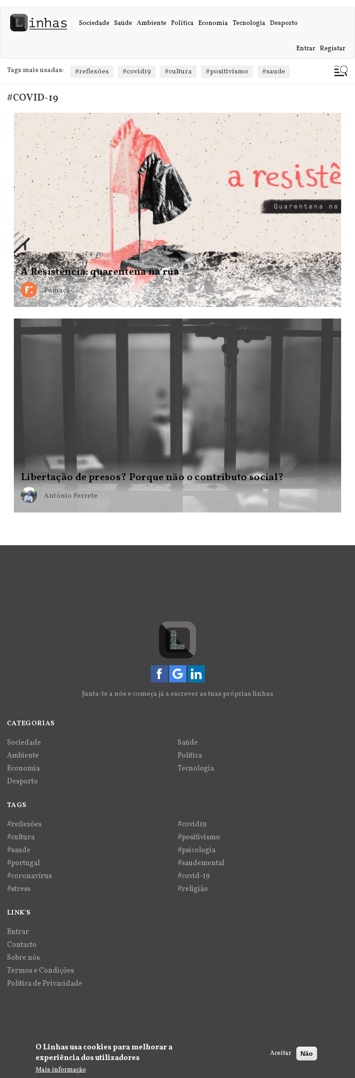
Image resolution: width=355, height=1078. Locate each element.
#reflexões (92, 72)
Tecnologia (249, 23)
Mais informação (61, 1070)
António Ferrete (71, 496)
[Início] (42, 22)
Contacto (22, 945)
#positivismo (227, 72)
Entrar (305, 48)
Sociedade (94, 23)
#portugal (23, 863)
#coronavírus (29, 876)
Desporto (284, 23)
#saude (273, 72)
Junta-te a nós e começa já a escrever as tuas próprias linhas (177, 694)
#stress (19, 889)
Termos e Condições (40, 971)
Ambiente (151, 23)
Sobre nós (23, 958)
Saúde (123, 23)
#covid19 (136, 72)
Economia (213, 23)
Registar (332, 48)
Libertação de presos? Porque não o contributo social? (152, 478)
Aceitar (280, 1053)
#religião (193, 889)
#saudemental (201, 863)
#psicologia (196, 850)
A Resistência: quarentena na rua (100, 272)
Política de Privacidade (44, 984)
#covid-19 (194, 876)
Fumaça (57, 290)
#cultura (178, 72)
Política (182, 23)
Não (306, 1053)
